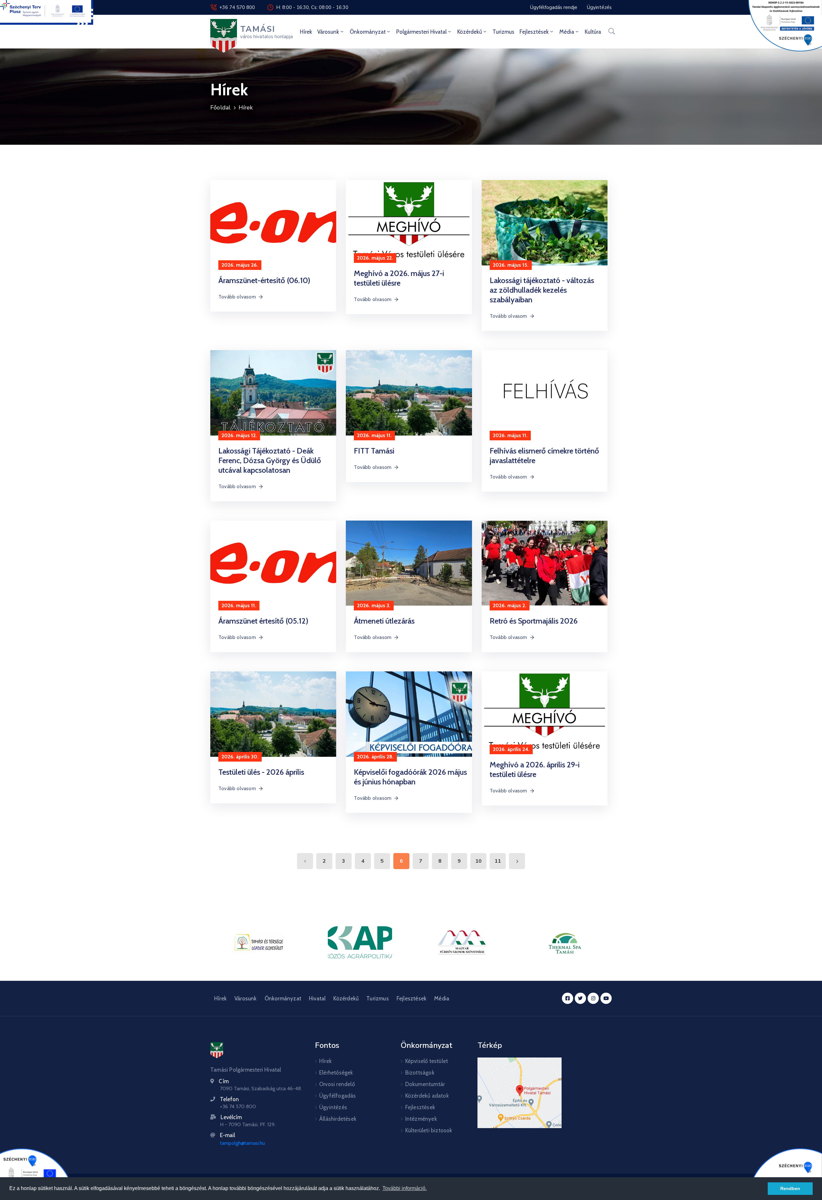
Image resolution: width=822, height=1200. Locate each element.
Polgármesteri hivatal (421, 32)
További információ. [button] (404, 1188)
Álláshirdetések (337, 1119)
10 (478, 861)
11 (497, 861)
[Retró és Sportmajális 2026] (545, 562)
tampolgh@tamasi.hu (242, 1143)
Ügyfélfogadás (337, 1095)
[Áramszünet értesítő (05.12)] (273, 562)
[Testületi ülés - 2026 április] (273, 713)
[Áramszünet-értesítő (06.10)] (273, 222)
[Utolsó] (517, 861)
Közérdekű (469, 32)
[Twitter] (580, 998)
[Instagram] (593, 998)
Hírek (306, 32)
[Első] (305, 861)
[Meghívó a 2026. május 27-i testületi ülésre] (409, 218)
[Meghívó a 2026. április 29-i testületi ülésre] (545, 710)
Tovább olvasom (237, 297)
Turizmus (503, 32)
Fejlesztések (534, 32)
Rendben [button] (790, 1188)
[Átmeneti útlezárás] (409, 562)
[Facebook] (567, 998)
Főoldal (220, 107)
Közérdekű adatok (427, 1095)
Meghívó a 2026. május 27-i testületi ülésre (399, 278)
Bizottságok (419, 1072)
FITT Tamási (374, 450)
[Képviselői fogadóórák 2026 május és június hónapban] (409, 713)
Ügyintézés (333, 1107)
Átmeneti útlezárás (384, 621)
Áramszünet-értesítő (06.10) (264, 280)
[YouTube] (606, 998)
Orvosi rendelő (337, 1084)
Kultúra (593, 32)
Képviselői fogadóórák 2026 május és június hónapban (410, 776)
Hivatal (317, 998)
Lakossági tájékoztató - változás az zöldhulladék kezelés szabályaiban (542, 290)
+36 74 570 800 (237, 7)
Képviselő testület (426, 1061)
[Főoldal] (216, 1050)
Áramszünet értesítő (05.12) (263, 621)
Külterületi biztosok (428, 1130)
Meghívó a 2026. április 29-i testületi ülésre (535, 769)
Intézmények (421, 1119)
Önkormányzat (368, 32)
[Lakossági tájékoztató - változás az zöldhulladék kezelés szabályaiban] (545, 222)
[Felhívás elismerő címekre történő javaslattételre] (545, 392)
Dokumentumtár (425, 1084)
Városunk (328, 32)
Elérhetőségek (336, 1072)
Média (566, 32)
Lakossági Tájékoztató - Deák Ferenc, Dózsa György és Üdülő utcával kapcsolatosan (269, 460)
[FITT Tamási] (409, 392)
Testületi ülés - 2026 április (261, 772)
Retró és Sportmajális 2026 (534, 621)
